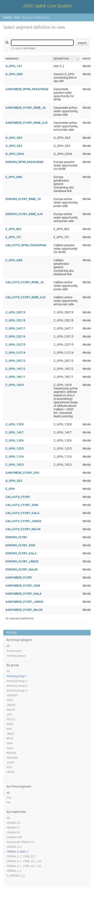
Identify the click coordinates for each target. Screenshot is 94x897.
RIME (10, 724)
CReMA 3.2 (13, 832)
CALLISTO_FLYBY (17, 497)
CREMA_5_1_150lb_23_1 (22, 856)
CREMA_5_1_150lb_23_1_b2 (24, 866)
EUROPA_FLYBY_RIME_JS (23, 199)
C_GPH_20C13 (15, 360)
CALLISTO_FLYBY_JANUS (23, 521)
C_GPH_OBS (14, 260)
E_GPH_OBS (13, 177)
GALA (10, 748)
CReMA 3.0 (13, 822)
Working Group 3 (17, 685)
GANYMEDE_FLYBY (18, 577)
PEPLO (11, 719)
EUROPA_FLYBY (16, 537)
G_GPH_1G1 (13, 66)
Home (7, 17)
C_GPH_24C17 (15, 328)
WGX (10, 700)
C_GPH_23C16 (15, 336)
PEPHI (10, 772)
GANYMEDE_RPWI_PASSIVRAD (26, 89)
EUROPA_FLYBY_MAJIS (21, 569)
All (8, 646)
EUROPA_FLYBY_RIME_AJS (24, 214)
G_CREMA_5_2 (16, 875)
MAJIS (11, 709)
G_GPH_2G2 (13, 480)
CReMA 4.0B (14, 837)
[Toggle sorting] (77, 59)
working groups (16, 655)
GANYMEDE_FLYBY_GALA (23, 593)
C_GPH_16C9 (14, 385)
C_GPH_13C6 (14, 440)
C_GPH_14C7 (14, 432)
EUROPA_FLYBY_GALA (21, 553)
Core (17, 17)
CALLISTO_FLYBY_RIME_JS (24, 282)
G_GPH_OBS (14, 74)
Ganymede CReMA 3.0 (20, 842)
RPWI (10, 738)
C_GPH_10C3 (14, 464)
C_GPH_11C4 (14, 456)
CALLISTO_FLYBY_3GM (21, 505)
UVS (9, 714)
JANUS (11, 705)
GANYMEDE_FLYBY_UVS (22, 472)
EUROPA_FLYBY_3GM (20, 545)
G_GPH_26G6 (14, 154)
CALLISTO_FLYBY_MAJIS (23, 529)
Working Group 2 (17, 681)
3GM (9, 743)
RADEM (11, 752)
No (8, 802)
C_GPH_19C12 (15, 368)
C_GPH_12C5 (14, 448)
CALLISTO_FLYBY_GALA (22, 513)
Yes (9, 797)
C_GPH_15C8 (14, 424)
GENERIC (12, 695)
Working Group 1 (17, 676)
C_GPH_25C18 (15, 320)
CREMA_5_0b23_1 (18, 851)
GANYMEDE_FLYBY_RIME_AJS (26, 122)
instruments (14, 650)
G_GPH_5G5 (13, 137)
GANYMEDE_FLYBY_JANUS (24, 601)
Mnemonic (12, 58)
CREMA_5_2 (14, 870)
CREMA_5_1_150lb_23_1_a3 (24, 861)
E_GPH (10, 489)
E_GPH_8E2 (13, 229)
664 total (29, 48)
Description (61, 58)
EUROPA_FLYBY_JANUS (21, 561)
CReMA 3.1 (13, 827)
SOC (9, 767)
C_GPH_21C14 (15, 352)
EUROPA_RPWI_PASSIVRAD (24, 162)
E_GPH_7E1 (13, 237)
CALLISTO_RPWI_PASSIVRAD (25, 245)
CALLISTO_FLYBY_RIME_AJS (25, 297)
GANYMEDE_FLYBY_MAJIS (24, 610)
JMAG (10, 733)
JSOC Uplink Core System (47, 5)
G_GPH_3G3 (13, 146)
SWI (9, 729)
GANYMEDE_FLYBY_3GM (22, 585)
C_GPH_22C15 (15, 344)
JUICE (10, 762)
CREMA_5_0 (14, 846)
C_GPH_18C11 (15, 377)
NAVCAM (12, 757)
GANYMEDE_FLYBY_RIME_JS (25, 107)
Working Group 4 (17, 690)
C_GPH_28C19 (15, 312)
